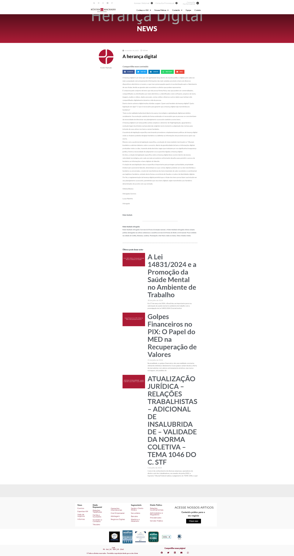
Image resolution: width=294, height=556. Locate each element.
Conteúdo (176, 10)
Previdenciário (155, 518)
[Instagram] (98, 3)
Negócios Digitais (118, 519)
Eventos (80, 508)
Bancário (134, 516)
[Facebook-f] (112, 3)
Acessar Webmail (142, 3)
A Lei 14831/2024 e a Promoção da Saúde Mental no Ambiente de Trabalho (172, 276)
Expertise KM (82, 511)
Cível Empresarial (117, 513)
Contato (197, 10)
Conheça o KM (142, 10)
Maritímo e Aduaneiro (135, 520)
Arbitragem (115, 516)
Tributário (96, 525)
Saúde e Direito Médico (137, 509)
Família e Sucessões (97, 516)
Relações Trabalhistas (97, 511)
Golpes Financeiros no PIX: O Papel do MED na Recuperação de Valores (172, 335)
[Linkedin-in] (94, 3)
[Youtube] (107, 3)
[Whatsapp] (103, 3)
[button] (193, 521)
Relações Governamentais (156, 509)
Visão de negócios (81, 515)
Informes (81, 519)
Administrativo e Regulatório (156, 514)
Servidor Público (156, 521)
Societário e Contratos (97, 520)
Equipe (188, 10)
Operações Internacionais (116, 509)
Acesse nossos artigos (194, 507)
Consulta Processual (164, 3)
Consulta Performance (189, 3)
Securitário (135, 513)
